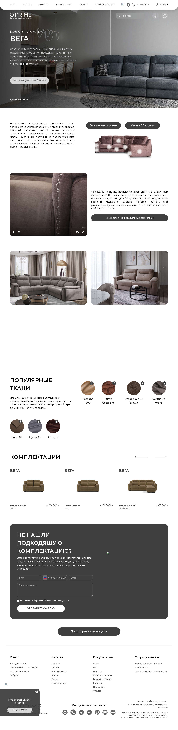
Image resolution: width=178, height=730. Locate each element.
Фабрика (27, 5)
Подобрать (20, 709)
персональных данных (57, 601)
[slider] (12, 227)
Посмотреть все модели (89, 631)
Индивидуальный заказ (29, 80)
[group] (48, 204)
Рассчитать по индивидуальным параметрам (129, 218)
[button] (13, 231)
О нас (13, 5)
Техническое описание (103, 125)
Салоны (84, 5)
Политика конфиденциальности (152, 701)
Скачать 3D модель (142, 125)
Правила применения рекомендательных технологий (147, 706)
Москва (164, 5)
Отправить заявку (41, 608)
